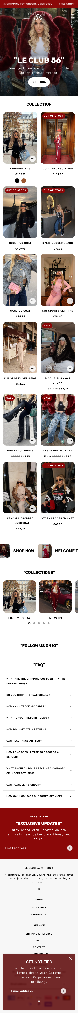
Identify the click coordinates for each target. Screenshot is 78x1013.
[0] (29, 623)
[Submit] (63, 991)
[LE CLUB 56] (39, 16)
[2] (39, 623)
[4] (48, 623)
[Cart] (72, 16)
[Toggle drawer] (5, 16)
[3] (43, 623)
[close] (70, 958)
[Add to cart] (32, 159)
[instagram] (39, 1001)
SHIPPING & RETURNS (39, 933)
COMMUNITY (39, 914)
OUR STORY (39, 907)
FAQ (39, 940)
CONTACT (39, 947)
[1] (34, 623)
